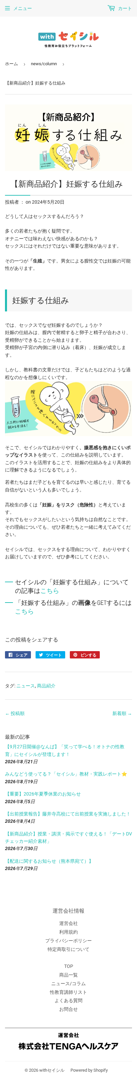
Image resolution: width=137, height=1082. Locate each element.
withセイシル (52, 1070)
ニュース (25, 685)
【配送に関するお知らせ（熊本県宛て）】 (49, 861)
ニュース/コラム (68, 983)
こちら (49, 591)
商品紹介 (46, 685)
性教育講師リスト (68, 992)
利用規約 (68, 932)
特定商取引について (68, 949)
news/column (44, 63)
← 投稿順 (15, 713)
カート (124, 8)
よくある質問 (68, 1000)
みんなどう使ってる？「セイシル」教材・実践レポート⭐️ (66, 774)
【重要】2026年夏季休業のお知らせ (43, 794)
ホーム (11, 63)
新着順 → (122, 713)
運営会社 (68, 923)
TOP (68, 966)
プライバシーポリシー (68, 940)
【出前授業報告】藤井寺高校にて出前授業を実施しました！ (68, 813)
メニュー (22, 8)
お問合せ (68, 1009)
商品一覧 (68, 975)
